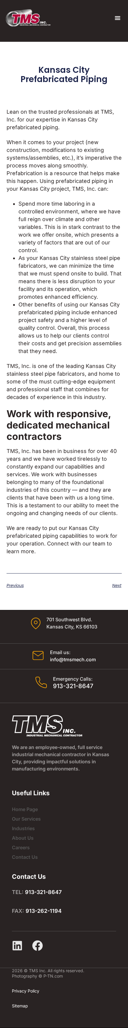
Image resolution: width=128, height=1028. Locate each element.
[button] (117, 17)
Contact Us (25, 857)
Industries (23, 828)
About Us (23, 838)
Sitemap (20, 1005)
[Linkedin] (17, 945)
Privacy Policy (25, 990)
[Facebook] (37, 945)
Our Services (26, 819)
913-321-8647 (73, 686)
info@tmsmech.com (73, 659)
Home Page (25, 809)
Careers (21, 847)
